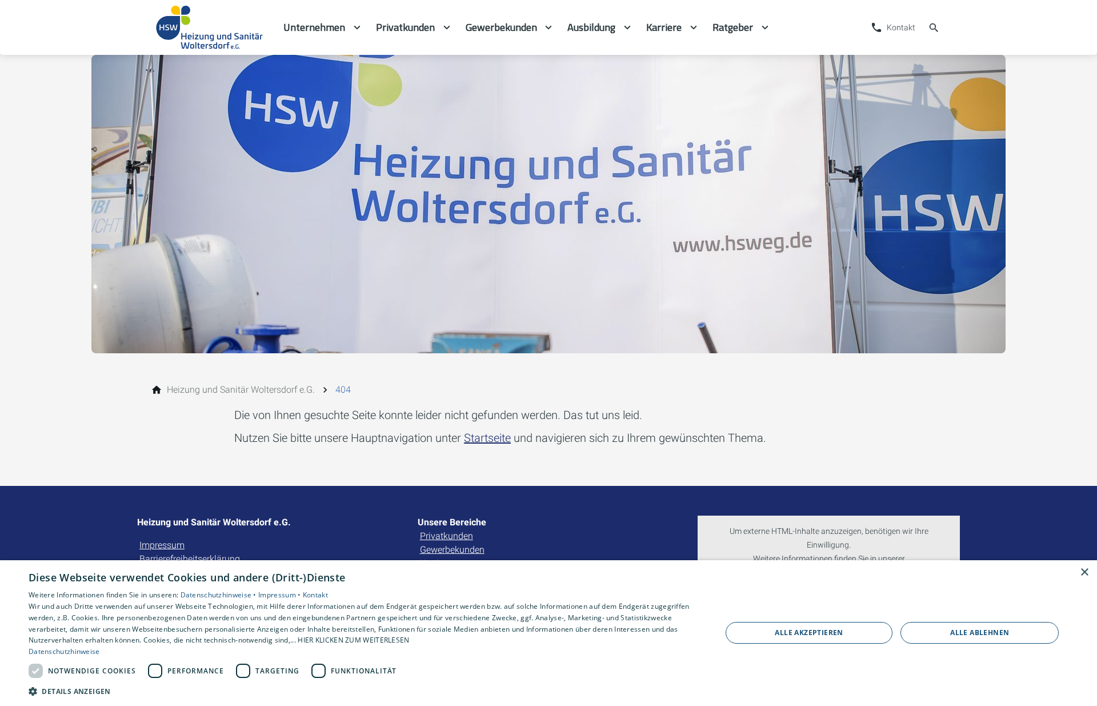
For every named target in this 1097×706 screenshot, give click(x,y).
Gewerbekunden (452, 549)
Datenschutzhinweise (64, 651)
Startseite (487, 438)
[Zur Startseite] (210, 27)
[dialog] (548, 633)
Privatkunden (446, 536)
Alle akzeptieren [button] (809, 632)
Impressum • (280, 595)
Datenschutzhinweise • (220, 595)
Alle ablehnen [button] (979, 632)
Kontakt (315, 595)
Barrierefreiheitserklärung (189, 558)
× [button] (1084, 572)
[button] (365, 690)
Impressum (162, 545)
